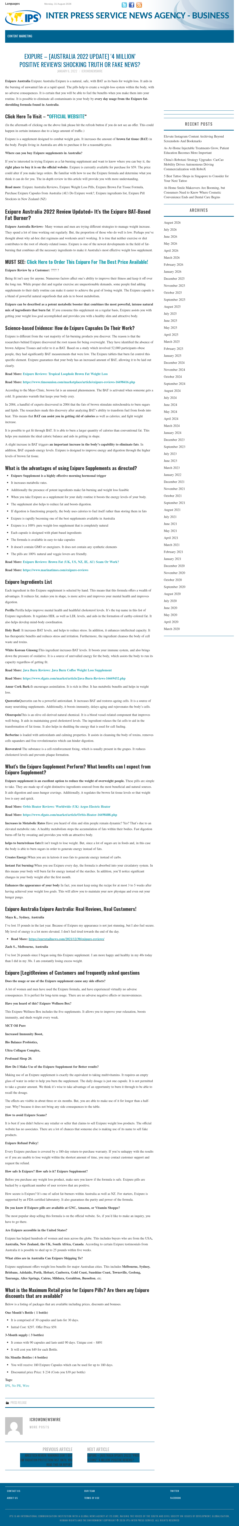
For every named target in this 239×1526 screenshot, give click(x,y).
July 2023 (170, 453)
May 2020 (170, 615)
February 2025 (173, 348)
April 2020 (171, 622)
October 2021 (173, 495)
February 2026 (173, 264)
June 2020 (170, 607)
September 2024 (174, 383)
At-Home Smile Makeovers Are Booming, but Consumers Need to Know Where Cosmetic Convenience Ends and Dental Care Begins (194, 192)
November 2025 (174, 285)
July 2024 (170, 397)
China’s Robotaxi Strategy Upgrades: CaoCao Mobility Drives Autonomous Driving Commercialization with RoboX (194, 164)
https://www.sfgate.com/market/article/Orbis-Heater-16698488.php (70, 814)
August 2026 (172, 222)
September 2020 (174, 586)
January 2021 (172, 558)
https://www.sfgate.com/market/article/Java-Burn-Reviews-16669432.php (74, 678)
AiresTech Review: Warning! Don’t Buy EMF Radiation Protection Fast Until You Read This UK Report (46, 1460)
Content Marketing (19, 36)
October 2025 (173, 292)
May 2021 (170, 530)
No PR (16, 1385)
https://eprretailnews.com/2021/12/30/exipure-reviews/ (66, 938)
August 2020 (172, 593)
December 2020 (174, 565)
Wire (26, 1385)
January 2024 (172, 432)
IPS (7, 1385)
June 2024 (170, 404)
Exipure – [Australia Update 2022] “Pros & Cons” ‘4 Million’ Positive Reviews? (113, 1457)
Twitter (174, 1491)
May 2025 (170, 327)
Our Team (89, 1491)
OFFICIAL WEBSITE (66, 116)
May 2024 (170, 411)
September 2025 (174, 299)
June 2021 (170, 523)
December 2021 (174, 481)
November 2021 (174, 488)
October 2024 (173, 376)
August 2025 (172, 306)
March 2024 (172, 425)
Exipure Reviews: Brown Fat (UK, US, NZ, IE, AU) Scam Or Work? (71, 561)
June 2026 (170, 236)
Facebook (175, 1498)
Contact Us (13, 1491)
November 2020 (174, 572)
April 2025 (171, 334)
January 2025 (172, 355)
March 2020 (172, 629)
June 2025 (170, 320)
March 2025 (172, 341)
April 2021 (171, 537)
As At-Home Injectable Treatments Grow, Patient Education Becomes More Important (196, 150)
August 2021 (172, 509)
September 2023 (174, 446)
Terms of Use (91, 1498)
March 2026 (172, 257)
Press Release (19, 1402)
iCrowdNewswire (91, 71)
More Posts (39, 1427)
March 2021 (172, 544)
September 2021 (174, 502)
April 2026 (171, 250)
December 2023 (174, 439)
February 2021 (173, 551)
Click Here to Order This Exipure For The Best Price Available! (87, 261)
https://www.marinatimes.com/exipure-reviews (55, 569)
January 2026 (172, 271)
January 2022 (172, 474)
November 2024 (174, 369)
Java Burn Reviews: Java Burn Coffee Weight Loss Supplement (67, 670)
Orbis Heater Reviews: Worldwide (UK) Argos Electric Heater (66, 806)
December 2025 (174, 278)
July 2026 (170, 229)
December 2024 (174, 362)
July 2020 (170, 600)
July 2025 (170, 313)
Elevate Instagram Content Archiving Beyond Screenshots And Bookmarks (194, 138)
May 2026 (170, 243)
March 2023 (172, 467)
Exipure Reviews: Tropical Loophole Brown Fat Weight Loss (65, 373)
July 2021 (170, 516)
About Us (12, 1498)
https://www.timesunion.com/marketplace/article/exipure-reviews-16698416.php (79, 381)
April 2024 (171, 418)
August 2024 (172, 390)
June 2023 (170, 460)
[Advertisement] (199, 81)
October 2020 (173, 579)
